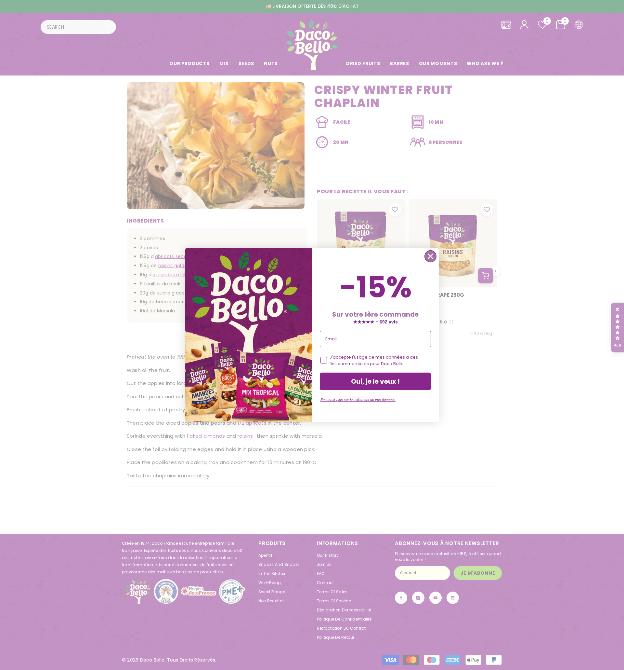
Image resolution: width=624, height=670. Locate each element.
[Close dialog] (430, 256)
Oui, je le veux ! (375, 381)
